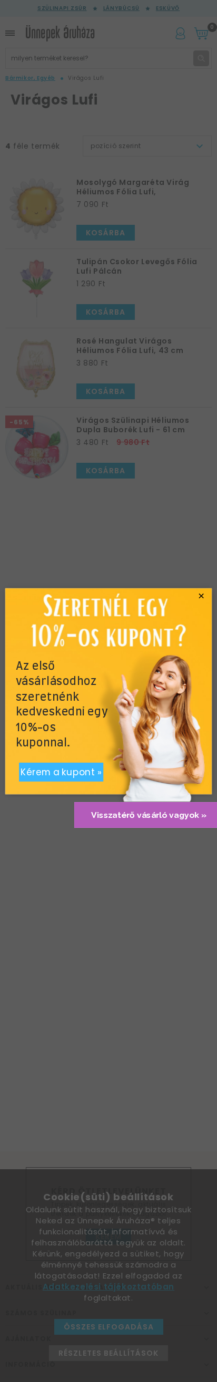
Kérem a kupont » (61, 772)
